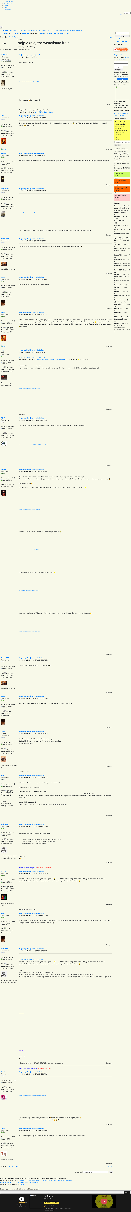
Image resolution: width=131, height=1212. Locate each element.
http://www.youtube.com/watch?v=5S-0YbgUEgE (29, 509)
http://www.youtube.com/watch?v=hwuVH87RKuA (29, 81)
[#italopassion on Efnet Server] (3, 149)
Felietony (66, 30)
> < (9, 30)
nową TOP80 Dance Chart (44, 112)
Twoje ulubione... (119, 115)
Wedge (21, 1184)
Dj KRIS (3, 871)
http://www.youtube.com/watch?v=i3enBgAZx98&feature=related (32, 1095)
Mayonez (4, 350)
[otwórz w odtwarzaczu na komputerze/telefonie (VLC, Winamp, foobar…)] (19, 1204)
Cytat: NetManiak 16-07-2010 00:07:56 (32, 357)
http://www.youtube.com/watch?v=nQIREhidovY (29, 212)
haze (2, 775)
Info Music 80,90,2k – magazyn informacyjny (57, 1180)
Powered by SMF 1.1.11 (7, 1182)
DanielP (3, 469)
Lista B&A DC (51, 30)
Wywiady (72, 30)
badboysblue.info (35, 1180)
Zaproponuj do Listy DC (52, 1202)
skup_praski (5, 189)
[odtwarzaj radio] (21, 1199)
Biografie (59, 30)
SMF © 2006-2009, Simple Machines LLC (29, 1182)
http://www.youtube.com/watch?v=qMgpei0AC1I (29, 549)
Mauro (3, 116)
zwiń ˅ (126, 1192)
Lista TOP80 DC (32, 30)
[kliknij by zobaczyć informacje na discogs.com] (36, 1203)
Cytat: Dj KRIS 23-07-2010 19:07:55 (31, 959)
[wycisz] (17, 1203)
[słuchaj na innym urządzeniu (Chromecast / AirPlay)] (17, 1204)
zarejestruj (122, 60)
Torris (3, 731)
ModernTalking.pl (22, 1180)
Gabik (3, 1072)
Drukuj (110, 37)
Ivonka (3, 277)
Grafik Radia (22, 30)
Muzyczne (25, 33)
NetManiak (4, 55)
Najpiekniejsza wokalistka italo (58, 33)
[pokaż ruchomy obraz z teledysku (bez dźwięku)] (104, 1201)
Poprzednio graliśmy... (121, 113)
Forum (6, 33)
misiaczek (4, 824)
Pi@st (3, 418)
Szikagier (41, 33)
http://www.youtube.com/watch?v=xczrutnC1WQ (29, 388)
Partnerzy (79, 30)
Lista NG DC (42, 30)
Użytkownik (118, 55)
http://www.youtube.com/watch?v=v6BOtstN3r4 (29, 590)
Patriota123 (5, 239)
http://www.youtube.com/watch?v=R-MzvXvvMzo (29, 631)
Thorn (3, 1128)
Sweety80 (4, 153)
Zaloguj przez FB (122, 79)
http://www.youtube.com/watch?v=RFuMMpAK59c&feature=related (33, 444)
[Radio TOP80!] (41, 19)
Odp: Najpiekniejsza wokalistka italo (31, 116)
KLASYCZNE (15, 33)
